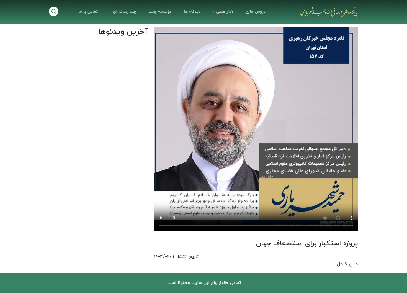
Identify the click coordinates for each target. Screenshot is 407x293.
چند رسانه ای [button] (124, 12)
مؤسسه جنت (160, 12)
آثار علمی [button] (224, 12)
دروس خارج (255, 12)
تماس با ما (88, 12)
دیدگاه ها (192, 12)
